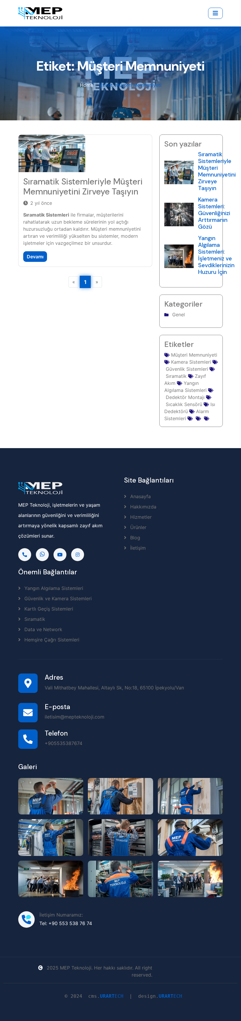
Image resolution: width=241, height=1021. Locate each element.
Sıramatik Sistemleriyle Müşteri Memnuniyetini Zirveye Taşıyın (83, 186)
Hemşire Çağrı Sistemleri (51, 640)
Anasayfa (140, 496)
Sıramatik (34, 619)
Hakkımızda (142, 507)
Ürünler (137, 527)
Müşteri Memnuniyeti (193, 355)
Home (86, 85)
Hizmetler (140, 517)
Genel (178, 314)
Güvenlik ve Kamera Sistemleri (57, 598)
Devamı (35, 257)
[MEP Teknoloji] (50, 796)
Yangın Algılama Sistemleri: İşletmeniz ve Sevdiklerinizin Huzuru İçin (216, 255)
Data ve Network (42, 629)
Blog (134, 538)
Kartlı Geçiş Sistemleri (48, 609)
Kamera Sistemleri (190, 362)
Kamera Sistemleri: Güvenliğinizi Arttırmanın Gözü (214, 213)
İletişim (137, 548)
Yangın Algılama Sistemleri (53, 588)
